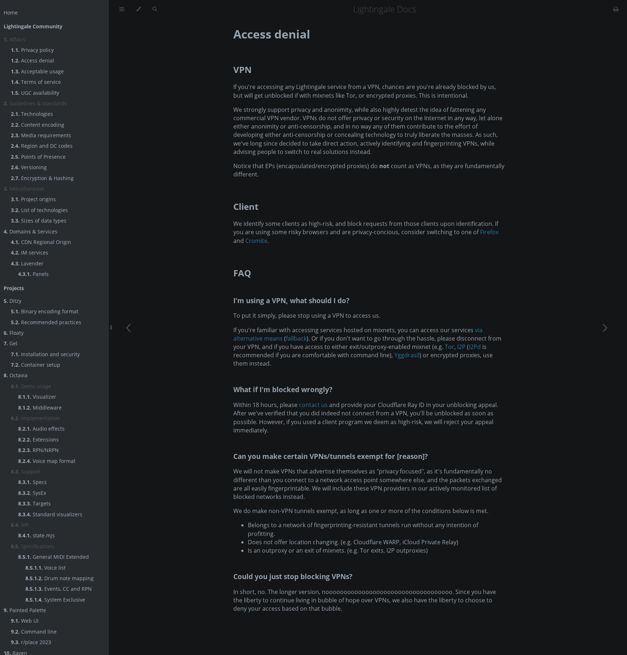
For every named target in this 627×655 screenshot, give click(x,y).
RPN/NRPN (38, 450)
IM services (29, 252)
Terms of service (36, 81)
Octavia (16, 375)
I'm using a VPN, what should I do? (291, 300)
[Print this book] (616, 9)
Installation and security (45, 354)
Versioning (29, 167)
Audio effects (41, 428)
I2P (461, 347)
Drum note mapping (59, 578)
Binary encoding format (44, 311)
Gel (10, 343)
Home (11, 12)
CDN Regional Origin (41, 242)
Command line (34, 631)
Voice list (45, 567)
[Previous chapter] (128, 327)
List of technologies (39, 210)
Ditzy (12, 300)
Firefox (489, 232)
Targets (34, 503)
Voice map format (46, 460)
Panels (33, 273)
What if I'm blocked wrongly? (282, 389)
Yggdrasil (406, 355)
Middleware (40, 407)
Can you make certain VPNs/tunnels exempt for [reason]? (330, 456)
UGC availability (35, 92)
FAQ (242, 273)
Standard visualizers (50, 514)
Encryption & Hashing (42, 178)
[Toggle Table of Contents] (122, 9)
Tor (449, 347)
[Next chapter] (605, 327)
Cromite (256, 241)
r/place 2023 (31, 642)
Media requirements (41, 135)
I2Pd (475, 347)
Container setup (35, 364)
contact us (313, 405)
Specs (32, 482)
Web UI (24, 620)
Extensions (38, 439)
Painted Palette (25, 610)
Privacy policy (32, 49)
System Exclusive (55, 599)
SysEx (32, 492)
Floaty (14, 332)
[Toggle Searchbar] (155, 9)
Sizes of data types (38, 220)
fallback (296, 338)
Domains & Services (30, 231)
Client (245, 206)
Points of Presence (38, 156)
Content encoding (37, 124)
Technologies (32, 113)
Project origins (33, 199)
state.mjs (36, 535)
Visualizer (37, 396)
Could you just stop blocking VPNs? (292, 576)
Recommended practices (46, 322)
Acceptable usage (37, 71)
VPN (242, 70)
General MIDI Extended (53, 556)
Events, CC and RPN (58, 588)
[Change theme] (138, 9)
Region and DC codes (42, 145)
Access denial (32, 60)
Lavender (27, 263)
